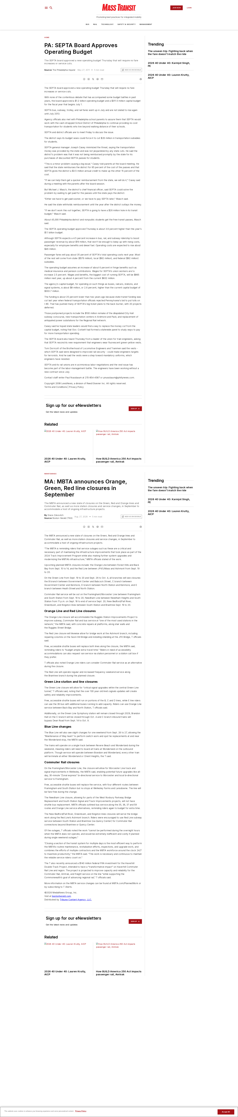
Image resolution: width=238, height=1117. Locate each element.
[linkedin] (88, 79)
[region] (119, 1112)
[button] (46, 8)
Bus (87, 24)
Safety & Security (127, 24)
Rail (95, 24)
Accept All (226, 1112)
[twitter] (93, 79)
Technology (107, 24)
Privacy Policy (80, 1111)
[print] (140, 79)
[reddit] (97, 79)
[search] (51, 8)
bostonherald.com (61, 896)
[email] (102, 79)
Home (46, 37)
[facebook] (84, 79)
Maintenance (50, 474)
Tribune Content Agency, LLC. (76, 899)
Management (146, 24)
